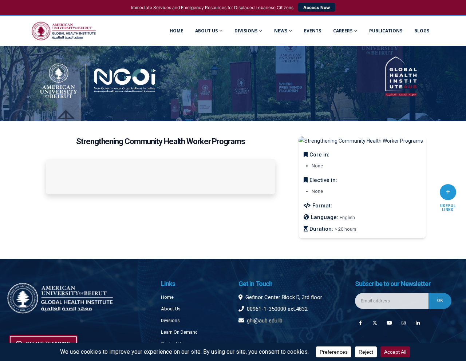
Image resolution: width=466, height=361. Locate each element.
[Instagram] (403, 322)
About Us (206, 31)
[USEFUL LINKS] (448, 192)
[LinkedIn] (417, 322)
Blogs (421, 31)
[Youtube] (389, 322)
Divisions (170, 320)
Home (176, 31)
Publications (385, 31)
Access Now (316, 7)
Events (312, 31)
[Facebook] (360, 322)
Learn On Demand (179, 332)
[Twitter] (375, 322)
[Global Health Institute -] (63, 31)
